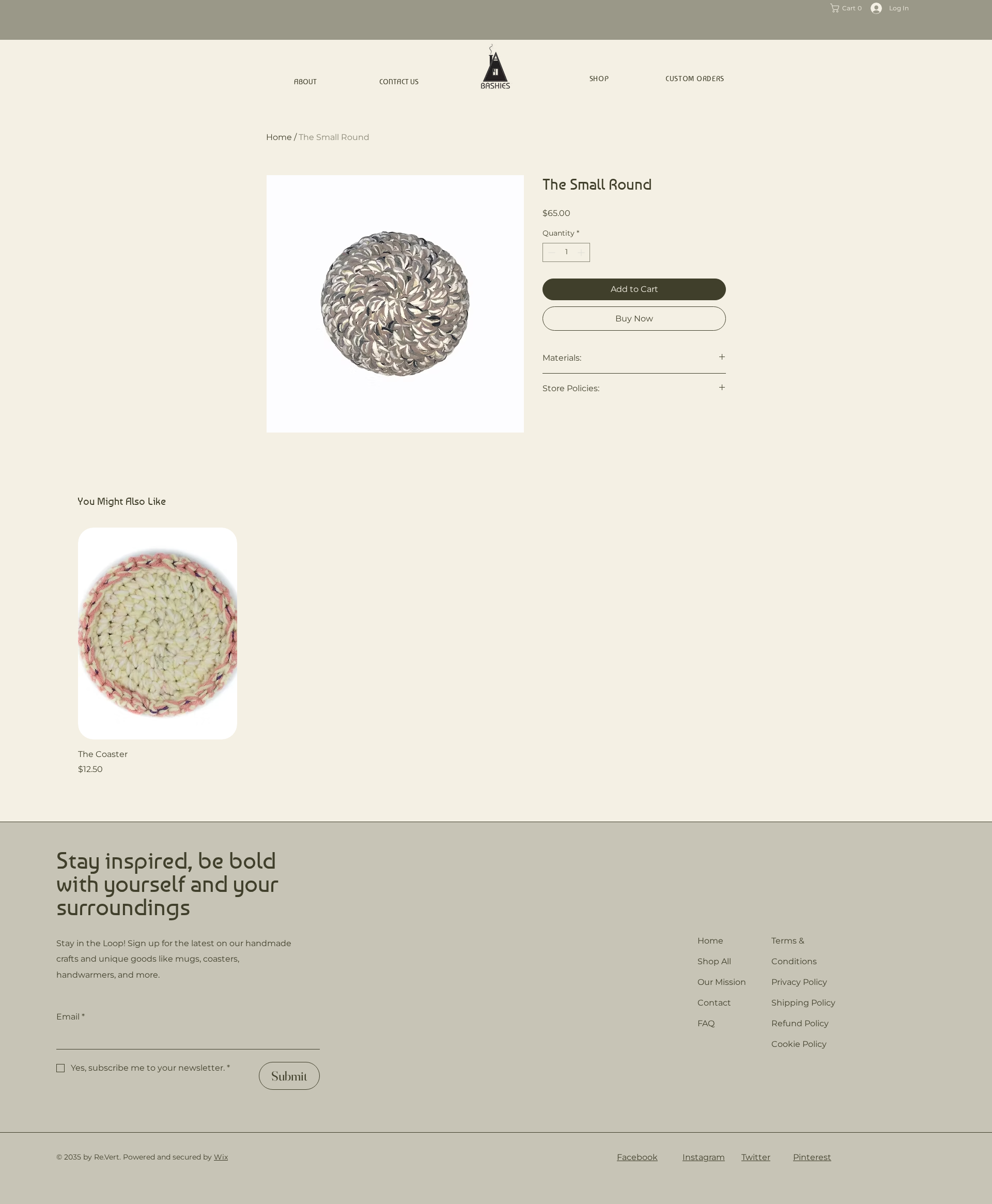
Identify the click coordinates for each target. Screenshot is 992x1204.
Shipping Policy (803, 1003)
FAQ (706, 1023)
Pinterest (812, 1157)
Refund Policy (800, 1023)
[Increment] (582, 252)
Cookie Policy (799, 1044)
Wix (221, 1157)
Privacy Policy (799, 982)
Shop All (714, 961)
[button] (848, 8)
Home (279, 137)
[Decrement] (550, 252)
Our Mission (722, 982)
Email (70, 1017)
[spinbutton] (566, 252)
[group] (496, 651)
